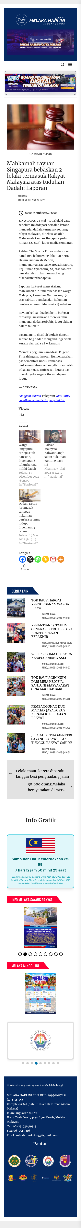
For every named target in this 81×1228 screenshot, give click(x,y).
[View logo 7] (49, 1063)
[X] (30, 559)
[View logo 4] (36, 1063)
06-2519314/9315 (24, 1126)
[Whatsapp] (37, 559)
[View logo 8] (53, 1063)
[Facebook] (22, 559)
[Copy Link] (45, 559)
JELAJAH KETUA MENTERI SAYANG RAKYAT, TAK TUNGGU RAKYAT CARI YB (51, 739)
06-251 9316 (21, 1130)
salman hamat (49, 613)
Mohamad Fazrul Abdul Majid (57, 642)
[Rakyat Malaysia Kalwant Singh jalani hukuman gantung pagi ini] (55, 436)
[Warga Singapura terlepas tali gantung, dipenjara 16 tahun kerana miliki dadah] (29, 436)
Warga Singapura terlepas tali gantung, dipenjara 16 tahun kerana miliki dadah (28, 456)
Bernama (22, 196)
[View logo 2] (27, 1063)
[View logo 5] (40, 1063)
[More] (60, 559)
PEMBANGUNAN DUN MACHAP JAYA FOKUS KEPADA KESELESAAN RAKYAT (48, 712)
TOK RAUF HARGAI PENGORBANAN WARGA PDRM (50, 604)
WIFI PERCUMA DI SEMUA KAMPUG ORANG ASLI (51, 656)
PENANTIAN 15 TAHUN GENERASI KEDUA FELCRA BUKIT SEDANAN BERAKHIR (52, 631)
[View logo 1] (23, 1063)
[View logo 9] (58, 1063)
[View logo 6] (45, 1063)
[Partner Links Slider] (40, 1041)
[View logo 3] (32, 1063)
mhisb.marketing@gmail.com (37, 1135)
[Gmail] (53, 559)
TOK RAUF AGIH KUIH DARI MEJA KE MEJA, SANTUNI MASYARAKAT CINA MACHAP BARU (50, 683)
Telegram (48, 396)
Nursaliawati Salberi (53, 663)
